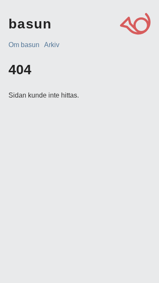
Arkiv (51, 44)
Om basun (23, 44)
